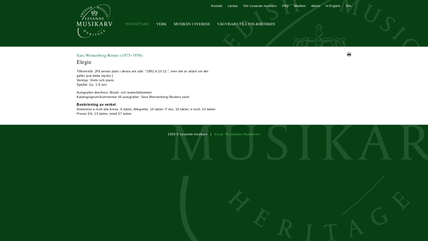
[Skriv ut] (349, 54)
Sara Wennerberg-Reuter (109, 55)
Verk (161, 23)
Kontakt (216, 6)
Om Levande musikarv (260, 6)
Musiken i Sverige (192, 23)
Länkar (233, 6)
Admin (316, 6)
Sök (348, 6)
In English (333, 6)
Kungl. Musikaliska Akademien (237, 134)
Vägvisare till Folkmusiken (246, 23)
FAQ (285, 6)
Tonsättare (137, 23)
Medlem (300, 6)
